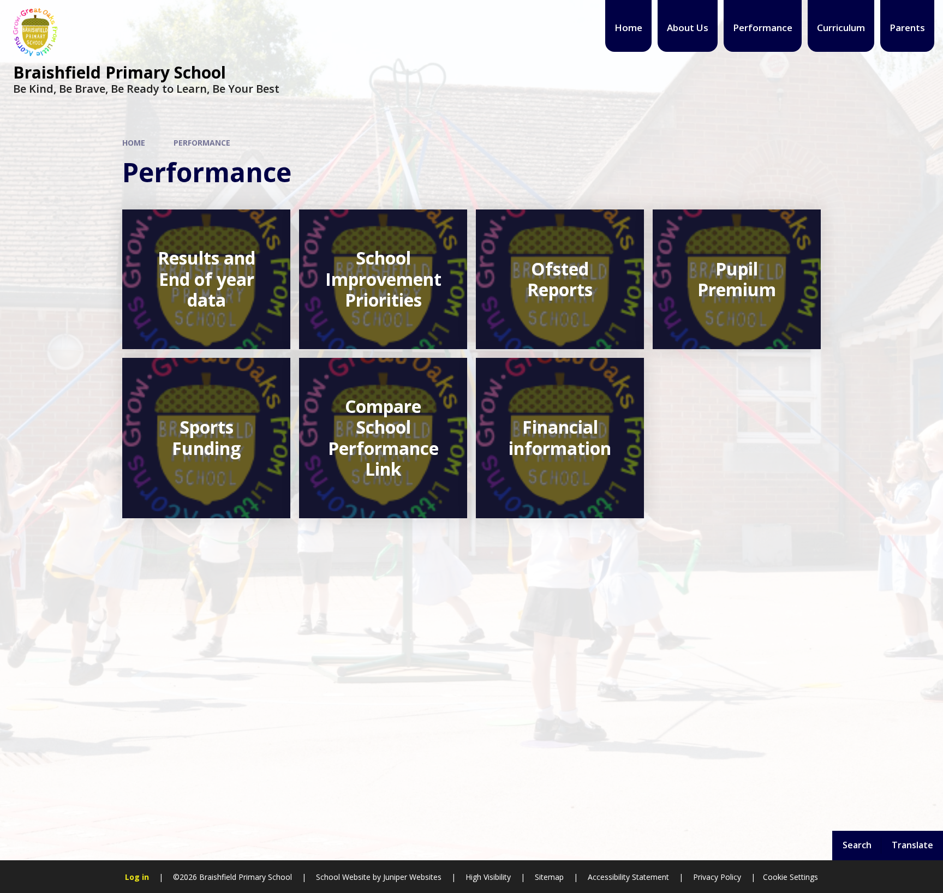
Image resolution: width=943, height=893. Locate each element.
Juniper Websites (411, 877)
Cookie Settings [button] (790, 877)
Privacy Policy (717, 877)
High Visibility (488, 877)
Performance (202, 142)
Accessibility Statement (628, 877)
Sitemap (549, 877)
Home (133, 142)
